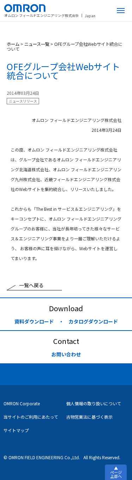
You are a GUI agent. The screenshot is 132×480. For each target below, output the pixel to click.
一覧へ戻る (31, 285)
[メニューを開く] (121, 11)
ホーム (13, 44)
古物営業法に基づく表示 (89, 417)
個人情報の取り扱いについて (93, 403)
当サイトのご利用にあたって (31, 417)
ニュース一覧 (36, 44)
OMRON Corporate (22, 403)
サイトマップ (16, 430)
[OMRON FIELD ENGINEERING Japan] (49, 8)
